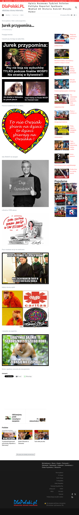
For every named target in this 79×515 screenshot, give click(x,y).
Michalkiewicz (46, 463)
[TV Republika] (71, 211)
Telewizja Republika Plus (57, 486)
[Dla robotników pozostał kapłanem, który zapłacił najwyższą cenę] (71, 188)
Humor (32, 11)
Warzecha (58, 467)
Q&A (22, 15)
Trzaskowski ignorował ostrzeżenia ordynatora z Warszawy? (9, 443)
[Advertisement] (25, 393)
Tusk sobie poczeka (39, 441)
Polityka (33, 6)
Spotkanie (57, 6)
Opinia (32, 3)
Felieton (64, 3)
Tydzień (53, 3)
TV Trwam (60, 475)
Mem (13, 21)
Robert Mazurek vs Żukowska (23, 442)
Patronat (61, 494)
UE (39, 9)
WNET (61, 488)
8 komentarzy (8, 29)
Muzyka (67, 9)
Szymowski (53, 465)
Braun (53, 463)
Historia (47, 9)
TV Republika (59, 480)
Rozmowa (42, 3)
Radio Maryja (59, 478)
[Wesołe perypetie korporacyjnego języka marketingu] (71, 199)
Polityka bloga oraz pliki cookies (55, 497)
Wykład (32, 9)
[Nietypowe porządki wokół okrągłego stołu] (60, 199)
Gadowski (61, 465)
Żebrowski (45, 465)
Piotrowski (65, 463)
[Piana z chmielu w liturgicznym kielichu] (60, 211)
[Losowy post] (71, 15)
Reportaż (44, 6)
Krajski (59, 463)
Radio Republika (59, 483)
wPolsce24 (52, 488)
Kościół (57, 9)
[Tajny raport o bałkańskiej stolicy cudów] (60, 188)
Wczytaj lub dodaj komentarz (25, 454)
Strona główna (6, 21)
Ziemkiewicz (68, 465)
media (8, 15)
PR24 (52, 491)
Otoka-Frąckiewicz (47, 467)
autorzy (15, 15)
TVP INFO (60, 491)
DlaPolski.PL (13, 6)
